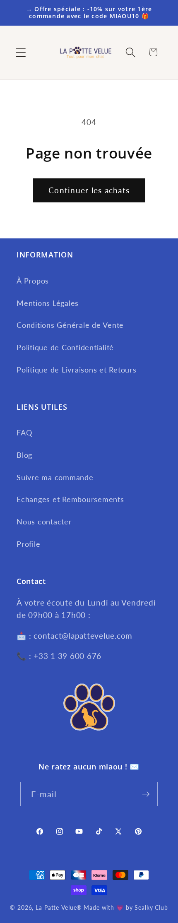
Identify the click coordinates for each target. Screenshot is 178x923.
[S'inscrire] (146, 794)
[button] (21, 52)
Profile (28, 544)
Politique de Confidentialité (65, 347)
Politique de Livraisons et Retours (77, 369)
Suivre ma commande (55, 477)
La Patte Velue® (59, 907)
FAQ (24, 432)
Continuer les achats (89, 190)
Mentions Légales (48, 303)
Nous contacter (44, 521)
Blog (24, 455)
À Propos (33, 280)
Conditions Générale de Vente (70, 325)
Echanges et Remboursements (70, 499)
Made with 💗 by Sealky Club (126, 907)
